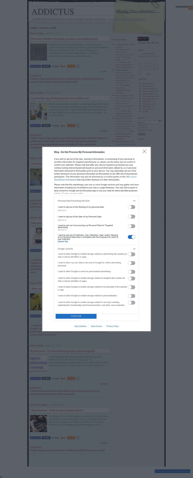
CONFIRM (76, 316)
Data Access (96, 326)
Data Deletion (80, 326)
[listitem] (96, 200)
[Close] (145, 152)
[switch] (131, 207)
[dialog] (96, 239)
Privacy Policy (112, 326)
